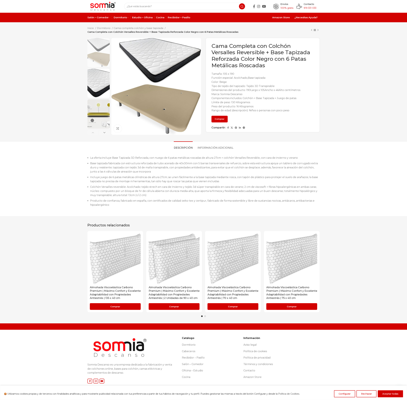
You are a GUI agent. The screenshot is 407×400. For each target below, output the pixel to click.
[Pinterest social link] (236, 128)
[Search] (242, 6)
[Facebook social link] (254, 6)
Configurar (345, 393)
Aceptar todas (390, 393)
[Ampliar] (118, 129)
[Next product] (318, 30)
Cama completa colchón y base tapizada (139, 28)
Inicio (90, 28)
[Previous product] (311, 30)
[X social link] (232, 128)
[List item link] (211, 345)
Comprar (219, 119)
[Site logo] (102, 6)
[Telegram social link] (244, 128)
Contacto (309, 4)
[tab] (183, 146)
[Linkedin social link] (240, 128)
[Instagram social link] (258, 6)
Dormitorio (104, 28)
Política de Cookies (288, 393)
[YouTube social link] (264, 6)
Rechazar (366, 393)
